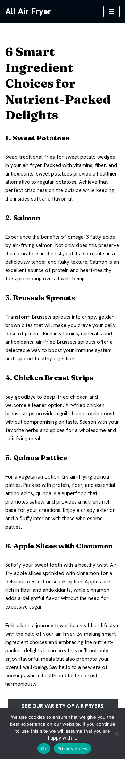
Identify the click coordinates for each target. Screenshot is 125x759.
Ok (44, 748)
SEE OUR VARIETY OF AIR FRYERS (63, 706)
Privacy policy (72, 748)
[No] (116, 733)
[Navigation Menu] (111, 11)
